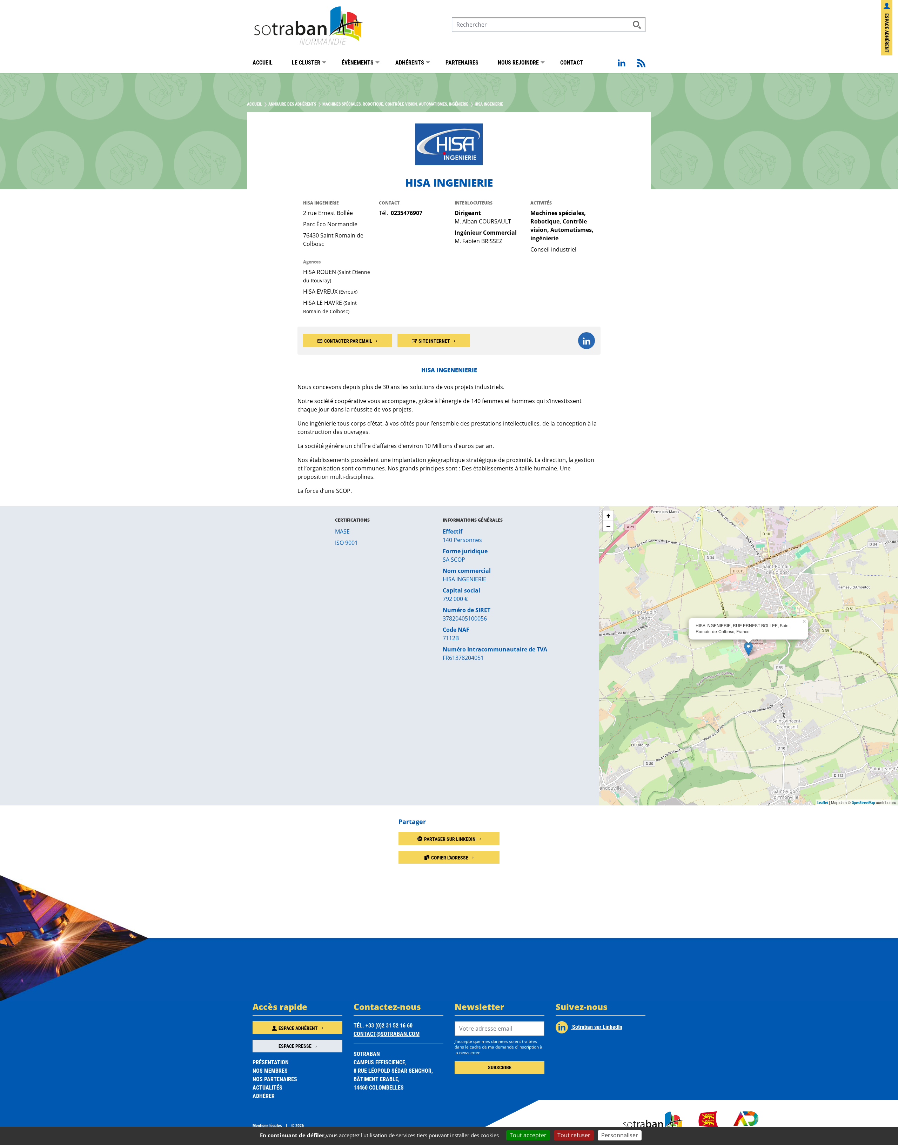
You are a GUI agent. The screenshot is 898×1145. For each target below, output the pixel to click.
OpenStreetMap (863, 802)
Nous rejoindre (518, 62)
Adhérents (409, 62)
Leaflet (822, 802)
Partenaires (461, 62)
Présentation (271, 1062)
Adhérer (264, 1095)
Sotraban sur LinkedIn (596, 1026)
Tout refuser (573, 1135)
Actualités (267, 1087)
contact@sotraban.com (387, 1033)
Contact (571, 62)
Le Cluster (306, 62)
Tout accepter (528, 1135)
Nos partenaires (275, 1079)
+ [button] (608, 515)
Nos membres (270, 1070)
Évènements (358, 62)
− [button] (608, 526)
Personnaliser (619, 1135)
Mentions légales (267, 1125)
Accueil (263, 62)
